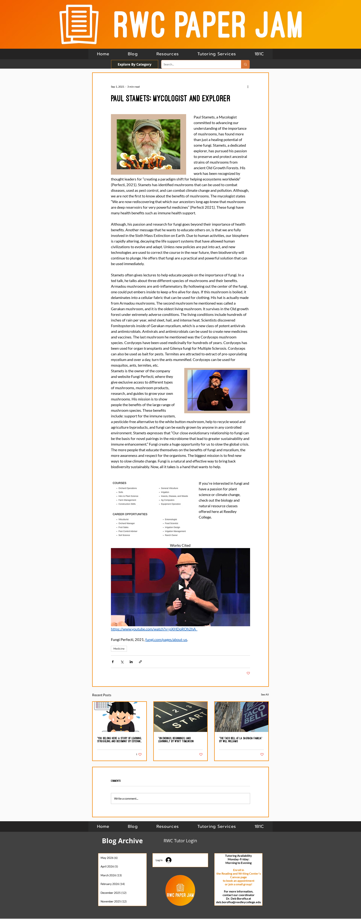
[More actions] (248, 86)
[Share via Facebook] (113, 661)
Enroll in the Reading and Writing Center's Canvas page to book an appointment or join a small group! (238, 877)
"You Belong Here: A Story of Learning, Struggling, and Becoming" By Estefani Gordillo (119, 740)
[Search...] (245, 64)
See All (265, 694)
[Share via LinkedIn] (131, 661)
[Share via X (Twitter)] (122, 661)
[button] (259, 54)
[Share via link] (140, 661)
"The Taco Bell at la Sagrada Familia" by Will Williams (240, 739)
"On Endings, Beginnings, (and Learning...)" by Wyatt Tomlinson (176, 739)
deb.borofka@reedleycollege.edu (238, 902)
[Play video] (180, 587)
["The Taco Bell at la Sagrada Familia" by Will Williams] (241, 717)
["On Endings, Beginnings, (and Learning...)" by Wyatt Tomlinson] (180, 717)
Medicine (118, 648)
